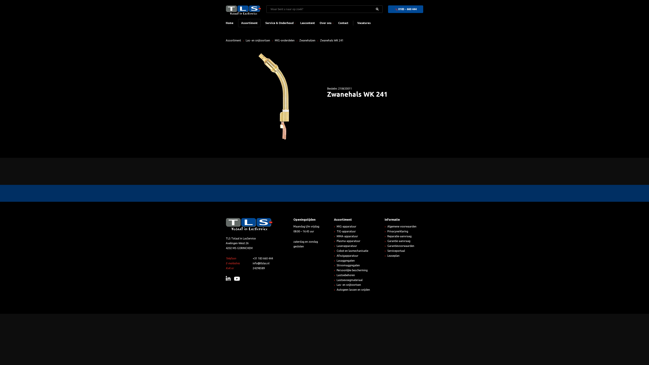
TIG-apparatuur (346, 231)
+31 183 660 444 (263, 258)
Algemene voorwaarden (401, 226)
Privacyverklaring (397, 231)
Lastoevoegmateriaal (350, 280)
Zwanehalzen (307, 40)
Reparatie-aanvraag (399, 236)
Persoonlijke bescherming (352, 270)
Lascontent (307, 23)
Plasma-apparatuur (348, 240)
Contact (343, 23)
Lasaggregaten (346, 260)
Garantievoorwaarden (400, 245)
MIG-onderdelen (285, 40)
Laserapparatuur (347, 245)
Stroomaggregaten (348, 265)
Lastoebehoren (346, 275)
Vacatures (364, 23)
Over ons (325, 23)
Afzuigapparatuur (347, 255)
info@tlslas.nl (261, 263)
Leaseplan (393, 255)
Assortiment (249, 23)
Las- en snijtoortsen (258, 40)
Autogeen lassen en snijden (353, 289)
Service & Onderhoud (279, 23)
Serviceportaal (396, 250)
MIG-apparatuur (346, 226)
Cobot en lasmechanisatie (352, 250)
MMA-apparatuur (347, 236)
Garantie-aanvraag (398, 240)
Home (229, 23)
